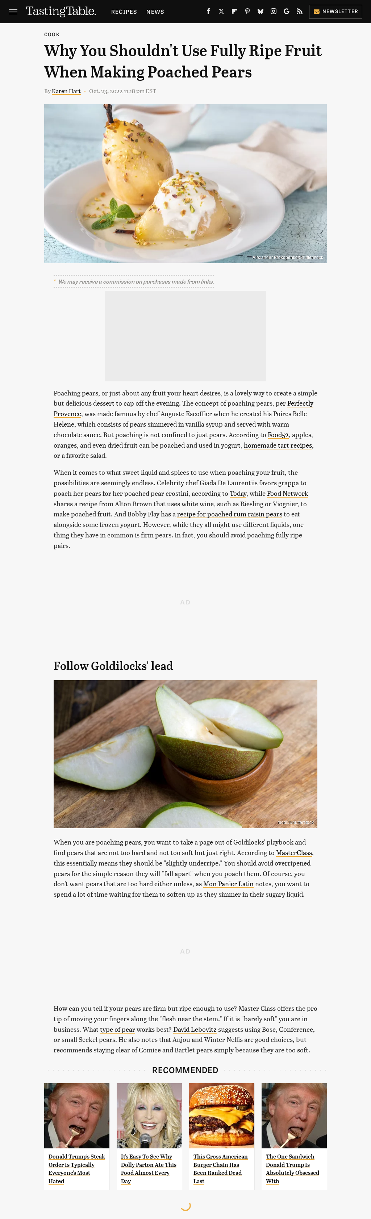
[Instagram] (273, 12)
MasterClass (294, 852)
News (155, 11)
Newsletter (340, 11)
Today (238, 493)
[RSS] (299, 12)
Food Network (287, 493)
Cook (52, 34)
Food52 (278, 434)
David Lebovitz (195, 1029)
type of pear (117, 1029)
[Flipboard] (234, 12)
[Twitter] (221, 12)
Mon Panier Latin (228, 883)
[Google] (286, 12)
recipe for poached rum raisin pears (229, 513)
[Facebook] (208, 12)
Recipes (124, 11)
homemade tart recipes (278, 444)
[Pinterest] (247, 12)
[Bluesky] (260, 12)
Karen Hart (66, 91)
